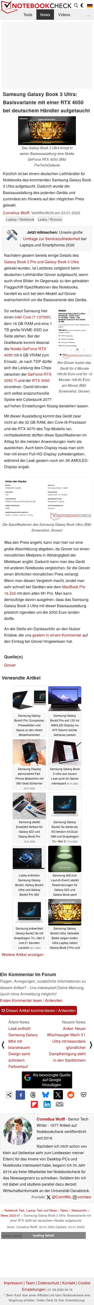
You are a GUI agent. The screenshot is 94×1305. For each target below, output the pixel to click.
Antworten (53, 1000)
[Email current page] (59, 1104)
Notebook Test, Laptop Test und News (31, 1210)
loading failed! (12, 1235)
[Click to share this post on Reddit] (70, 1094)
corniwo (84, 1197)
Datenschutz (48, 1283)
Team (30, 1283)
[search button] (76, 5)
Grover (10, 665)
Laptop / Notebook (20, 219)
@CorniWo (61, 1197)
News (45, 14)
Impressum (13, 1283)
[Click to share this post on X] (58, 1094)
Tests (27, 14)
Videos (64, 14)
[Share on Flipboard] (34, 1104)
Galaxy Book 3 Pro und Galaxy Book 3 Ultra (41, 261)
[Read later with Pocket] (83, 1094)
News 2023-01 (10, 1215)
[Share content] (9, 1095)
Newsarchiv (79, 1210)
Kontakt (68, 1283)
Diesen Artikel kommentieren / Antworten (40, 1010)
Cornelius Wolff (16, 212)
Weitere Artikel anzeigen (23, 954)
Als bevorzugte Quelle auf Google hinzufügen (52, 1080)
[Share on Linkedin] (47, 1104)
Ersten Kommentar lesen (21, 1000)
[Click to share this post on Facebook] (20, 1095)
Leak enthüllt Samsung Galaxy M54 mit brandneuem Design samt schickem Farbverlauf (23, 1047)
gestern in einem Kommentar (56, 635)
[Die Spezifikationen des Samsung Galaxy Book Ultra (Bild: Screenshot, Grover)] (47, 499)
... (88, 14)
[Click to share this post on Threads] (33, 1095)
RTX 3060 (41, 380)
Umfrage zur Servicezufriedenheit (51, 238)
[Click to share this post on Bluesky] (45, 1095)
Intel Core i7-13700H (32, 317)
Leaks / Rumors (50, 219)
